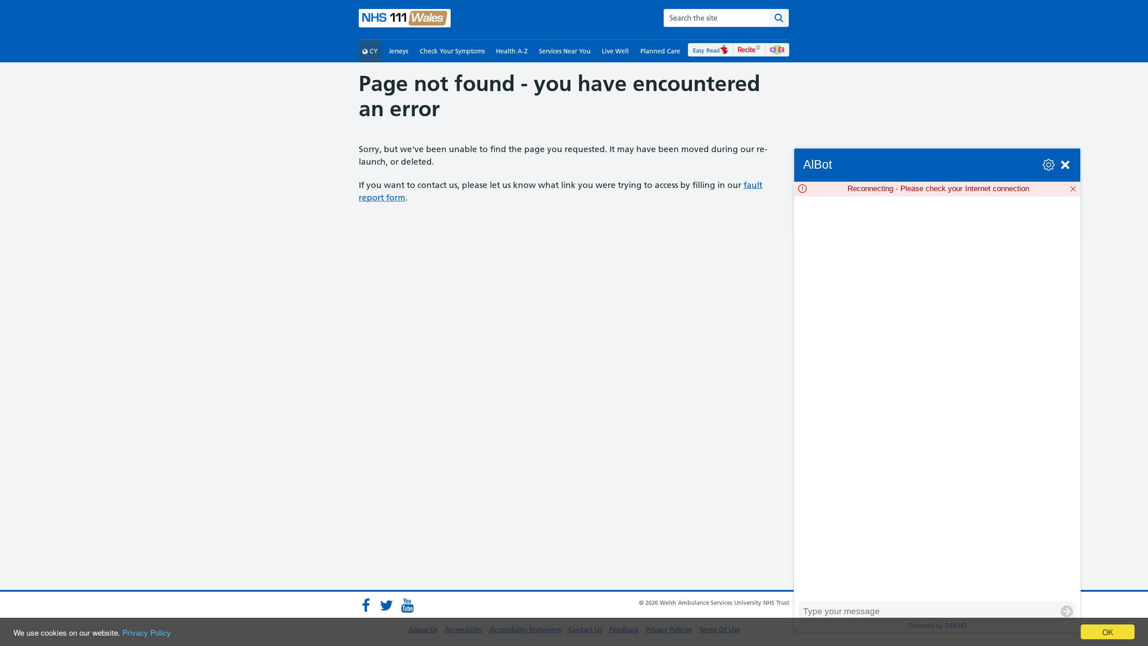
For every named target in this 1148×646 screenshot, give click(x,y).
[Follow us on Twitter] (386, 605)
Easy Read (706, 50)
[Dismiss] (1073, 189)
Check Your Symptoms (452, 51)
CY (373, 51)
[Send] (1067, 611)
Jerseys (398, 51)
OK (1107, 631)
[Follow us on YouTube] (407, 605)
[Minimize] (1065, 165)
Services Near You (565, 51)
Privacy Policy (146, 632)
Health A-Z (512, 51)
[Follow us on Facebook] (366, 605)
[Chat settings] (1049, 165)
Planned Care (660, 51)
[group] (937, 399)
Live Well (615, 51)
